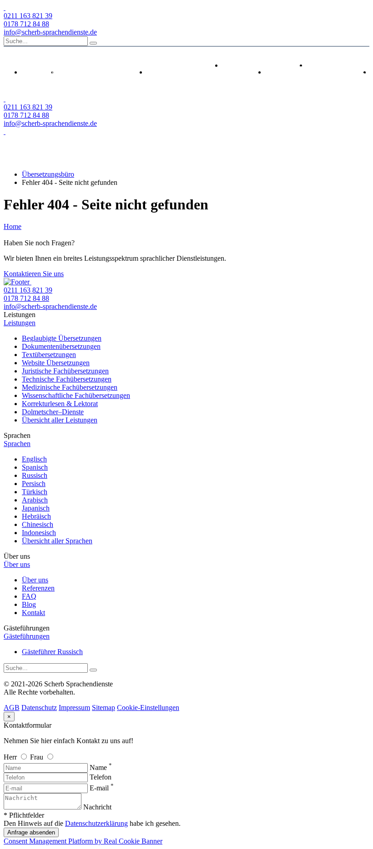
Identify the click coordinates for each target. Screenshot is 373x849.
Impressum (74, 707)
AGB (12, 707)
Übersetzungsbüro (48, 174)
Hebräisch (36, 516)
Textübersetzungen (49, 354)
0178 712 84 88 (26, 24)
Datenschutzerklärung (96, 823)
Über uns (35, 580)
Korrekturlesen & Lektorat (60, 403)
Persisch (33, 483)
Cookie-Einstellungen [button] (148, 707)
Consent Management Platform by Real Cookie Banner (83, 841)
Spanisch (35, 467)
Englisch (34, 459)
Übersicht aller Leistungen (59, 420)
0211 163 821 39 (28, 16)
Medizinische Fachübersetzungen (69, 387)
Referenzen (38, 588)
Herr (11, 757)
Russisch (34, 475)
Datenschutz (39, 707)
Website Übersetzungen (56, 363)
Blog (29, 604)
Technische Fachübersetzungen (66, 379)
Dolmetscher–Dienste (53, 412)
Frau (37, 757)
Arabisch (35, 500)
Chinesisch (37, 524)
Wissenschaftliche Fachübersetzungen (76, 395)
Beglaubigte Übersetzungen (61, 338)
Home (12, 226)
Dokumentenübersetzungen (61, 346)
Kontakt (33, 612)
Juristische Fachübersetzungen (65, 371)
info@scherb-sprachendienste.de (50, 32)
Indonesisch (39, 532)
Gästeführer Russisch (52, 651)
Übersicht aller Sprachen (57, 541)
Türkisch (34, 492)
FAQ (29, 596)
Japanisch (36, 508)
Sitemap (103, 707)
